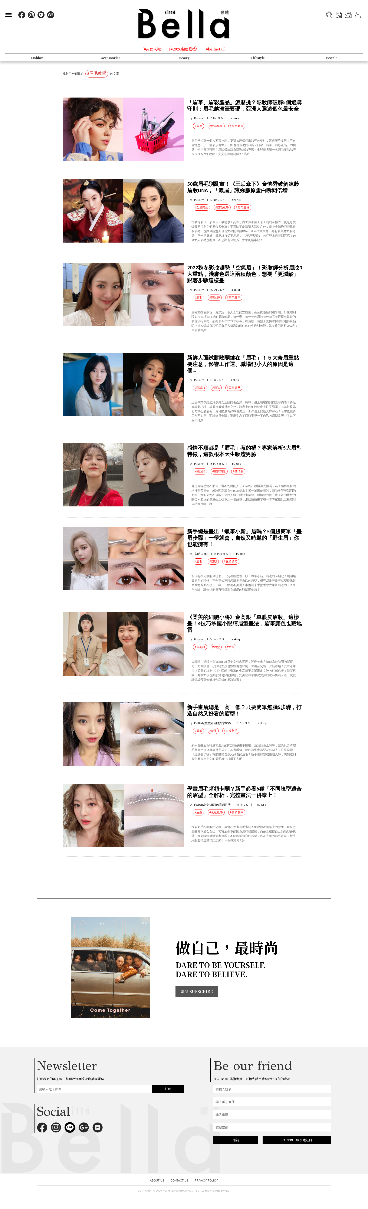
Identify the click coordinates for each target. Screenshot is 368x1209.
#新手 (213, 730)
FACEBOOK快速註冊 (297, 1140)
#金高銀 (200, 647)
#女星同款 (201, 207)
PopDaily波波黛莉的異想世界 (212, 723)
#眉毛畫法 (243, 207)
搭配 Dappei (201, 553)
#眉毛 (198, 297)
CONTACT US (179, 1180)
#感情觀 (238, 471)
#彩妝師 (214, 297)
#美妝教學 (237, 812)
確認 (236, 1140)
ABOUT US (157, 1180)
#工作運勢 (234, 387)
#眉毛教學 (237, 126)
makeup (235, 118)
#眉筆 (198, 126)
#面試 (216, 387)
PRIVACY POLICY (206, 1180)
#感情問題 (219, 471)
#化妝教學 (216, 812)
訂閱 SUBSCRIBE (197, 991)
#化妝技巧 (231, 561)
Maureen (199, 118)
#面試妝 (200, 387)
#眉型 (213, 561)
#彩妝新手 (231, 730)
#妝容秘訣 (216, 126)
